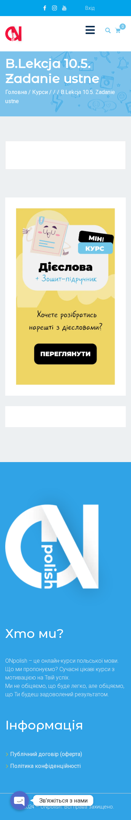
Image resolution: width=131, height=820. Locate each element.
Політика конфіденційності (45, 766)
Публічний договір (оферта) (46, 754)
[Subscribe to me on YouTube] (64, 8)
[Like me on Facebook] (44, 8)
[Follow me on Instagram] (54, 8)
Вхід (89, 8)
